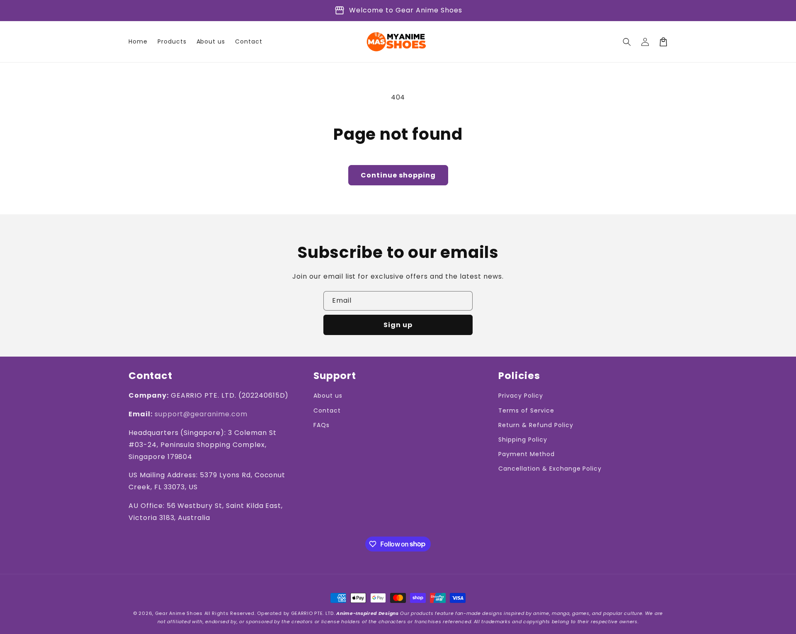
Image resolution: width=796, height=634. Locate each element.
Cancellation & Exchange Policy (550, 468)
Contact (327, 410)
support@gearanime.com (201, 414)
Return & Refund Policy (535, 425)
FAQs (321, 425)
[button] (627, 42)
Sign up (398, 325)
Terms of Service (526, 410)
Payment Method (526, 454)
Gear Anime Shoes (179, 613)
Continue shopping (398, 175)
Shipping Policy (522, 439)
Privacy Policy (520, 395)
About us (327, 395)
